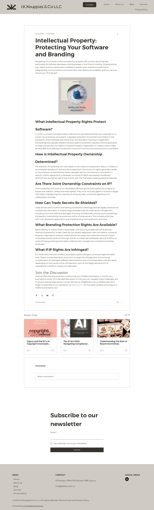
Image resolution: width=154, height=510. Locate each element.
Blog (15, 486)
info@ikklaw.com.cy (65, 486)
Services (17, 490)
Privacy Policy (20, 493)
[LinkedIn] (127, 479)
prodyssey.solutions (33, 506)
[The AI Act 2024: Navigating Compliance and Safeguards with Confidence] (77, 328)
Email (53, 432)
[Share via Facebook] (36, 295)
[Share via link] (53, 295)
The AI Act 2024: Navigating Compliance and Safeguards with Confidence (75, 342)
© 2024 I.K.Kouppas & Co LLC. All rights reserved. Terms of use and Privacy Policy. (50, 500)
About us (17, 483)
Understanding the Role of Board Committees (113, 342)
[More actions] (117, 33)
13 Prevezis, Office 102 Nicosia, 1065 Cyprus (75, 480)
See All (127, 315)
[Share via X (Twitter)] (42, 295)
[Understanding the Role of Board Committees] (113, 328)
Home (16, 479)
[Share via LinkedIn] (47, 295)
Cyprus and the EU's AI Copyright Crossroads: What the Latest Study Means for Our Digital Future (38, 342)
